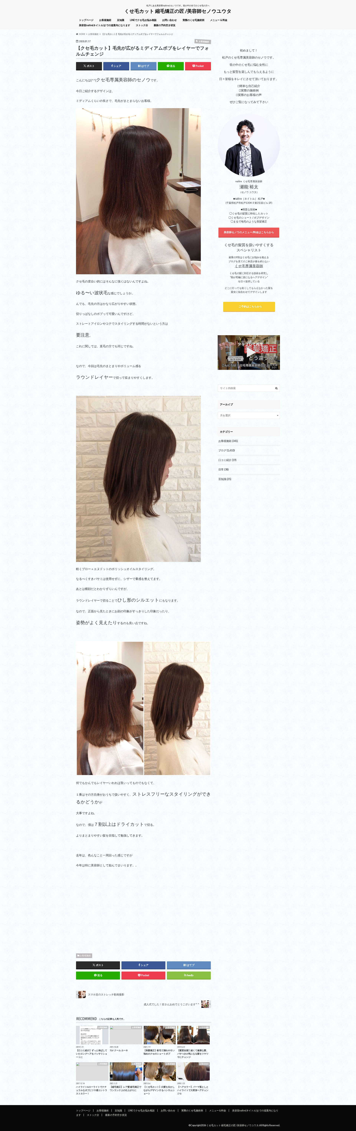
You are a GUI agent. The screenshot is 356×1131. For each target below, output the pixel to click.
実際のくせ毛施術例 (193, 20)
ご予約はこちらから (249, 306)
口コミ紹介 (227, 460)
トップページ (86, 20)
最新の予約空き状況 (164, 25)
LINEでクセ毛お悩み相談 (143, 20)
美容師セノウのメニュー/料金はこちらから (249, 232)
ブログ (226, 450)
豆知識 (120, 20)
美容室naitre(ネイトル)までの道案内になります (104, 25)
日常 (223, 469)
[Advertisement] (143, 909)
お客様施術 (105, 20)
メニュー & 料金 (218, 20)
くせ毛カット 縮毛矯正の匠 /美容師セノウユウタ (178, 11)
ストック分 (142, 25)
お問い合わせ (169, 20)
